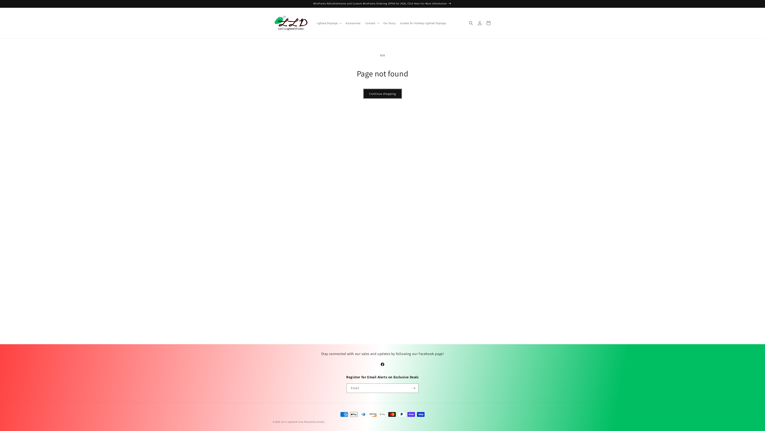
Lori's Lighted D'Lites (292, 421)
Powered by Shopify (314, 421)
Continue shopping (382, 94)
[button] (328, 23)
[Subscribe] (413, 388)
